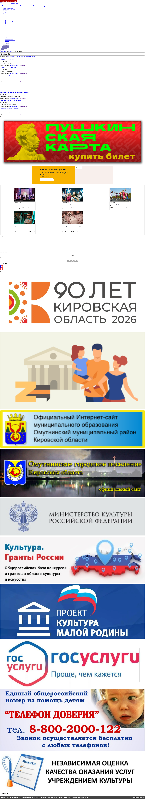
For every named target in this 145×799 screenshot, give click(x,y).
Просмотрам (32, 56)
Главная (2, 51)
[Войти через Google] (75, 261)
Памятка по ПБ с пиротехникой (8, 67)
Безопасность (10, 51)
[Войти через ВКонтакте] (70, 261)
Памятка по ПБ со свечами (7, 59)
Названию (12, 56)
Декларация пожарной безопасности (9, 108)
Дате (8, 56)
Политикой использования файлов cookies (78, 797)
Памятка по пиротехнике (6, 84)
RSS (1, 2)
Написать (47, 179)
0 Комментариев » (23, 65)
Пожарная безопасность (14, 65)
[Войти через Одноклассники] (77, 261)
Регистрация (13, 3)
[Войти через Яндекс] (72, 261)
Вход (17, 3)
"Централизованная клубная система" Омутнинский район (24, 6)
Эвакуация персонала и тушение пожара (10, 100)
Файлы (5, 51)
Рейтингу (16, 56)
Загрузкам (28, 56)
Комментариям (22, 56)
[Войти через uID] (68, 261)
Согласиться (137, 797)
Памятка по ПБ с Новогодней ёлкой (9, 75)
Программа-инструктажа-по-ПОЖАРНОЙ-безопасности (14, 92)
